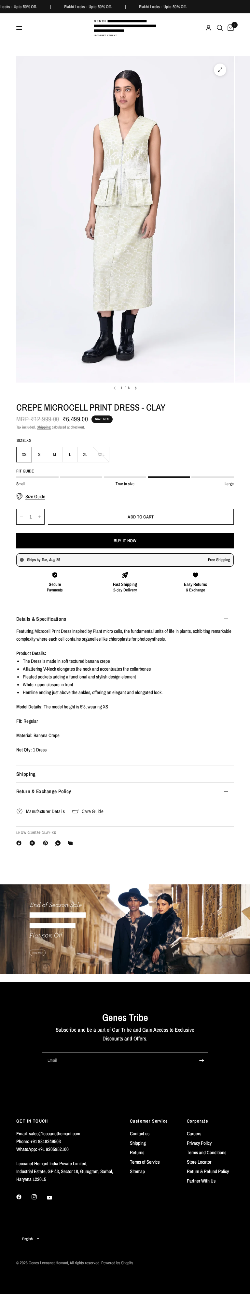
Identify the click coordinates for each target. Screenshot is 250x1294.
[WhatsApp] (59, 843)
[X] (33, 843)
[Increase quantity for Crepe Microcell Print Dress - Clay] (39, 516)
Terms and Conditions (206, 1152)
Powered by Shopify (117, 1263)
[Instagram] (39, 1197)
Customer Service (149, 1121)
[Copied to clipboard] (72, 843)
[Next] (135, 388)
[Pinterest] (47, 843)
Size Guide (35, 496)
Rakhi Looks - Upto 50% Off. (86, 7)
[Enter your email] (201, 1060)
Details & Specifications (41, 618)
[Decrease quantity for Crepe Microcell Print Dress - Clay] (21, 516)
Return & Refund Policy (208, 1171)
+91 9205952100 (53, 1149)
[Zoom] (220, 70)
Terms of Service (145, 1161)
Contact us (139, 1133)
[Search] (220, 28)
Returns (137, 1152)
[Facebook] (20, 843)
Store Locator (199, 1161)
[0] (229, 28)
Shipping (44, 427)
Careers (194, 1133)
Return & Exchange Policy (43, 791)
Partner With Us (201, 1180)
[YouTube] (54, 1198)
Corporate (197, 1121)
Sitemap (137, 1171)
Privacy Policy (199, 1143)
